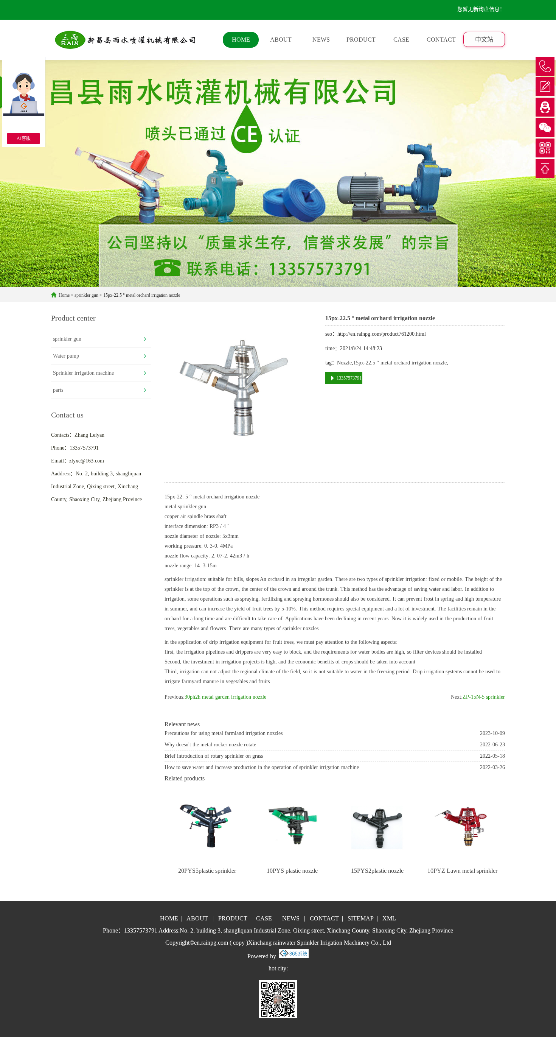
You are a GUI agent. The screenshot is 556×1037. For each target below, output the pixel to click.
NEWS (321, 39)
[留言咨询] (545, 86)
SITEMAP (361, 918)
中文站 (484, 39)
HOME (241, 39)
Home (64, 295)
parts (58, 390)
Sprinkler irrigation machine (83, 373)
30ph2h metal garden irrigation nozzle (225, 697)
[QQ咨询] (545, 107)
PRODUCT (361, 39)
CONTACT (441, 39)
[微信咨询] (545, 127)
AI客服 (24, 138)
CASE (401, 39)
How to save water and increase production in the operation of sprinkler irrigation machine (262, 767)
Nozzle (344, 363)
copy (239, 942)
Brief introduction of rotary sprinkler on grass (214, 756)
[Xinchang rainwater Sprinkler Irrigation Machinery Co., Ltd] (125, 39)
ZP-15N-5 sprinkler (484, 697)
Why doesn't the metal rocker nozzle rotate (210, 744)
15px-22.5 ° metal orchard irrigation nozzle (141, 295)
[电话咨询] (545, 66)
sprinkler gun (86, 295)
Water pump (66, 356)
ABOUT (281, 39)
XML (389, 918)
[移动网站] (545, 148)
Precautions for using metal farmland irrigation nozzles (224, 733)
